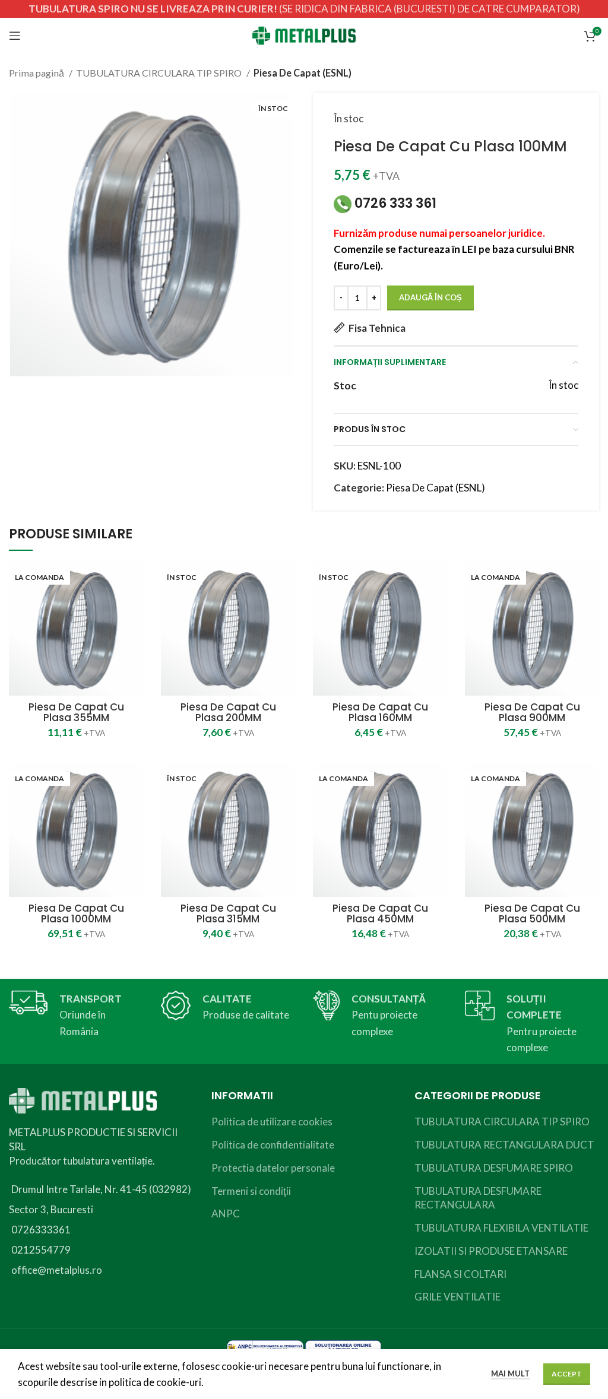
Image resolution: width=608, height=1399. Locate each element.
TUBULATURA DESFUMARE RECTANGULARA (478, 1198)
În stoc (348, 118)
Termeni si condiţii (251, 1191)
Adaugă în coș (430, 297)
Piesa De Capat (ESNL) (303, 72)
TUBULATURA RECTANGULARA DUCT (504, 1144)
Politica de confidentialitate (272, 1144)
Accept (567, 1373)
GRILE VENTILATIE (457, 1296)
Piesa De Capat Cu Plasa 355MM (76, 712)
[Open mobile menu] (15, 35)
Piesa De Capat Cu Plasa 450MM (380, 913)
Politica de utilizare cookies (271, 1121)
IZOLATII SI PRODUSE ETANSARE (491, 1251)
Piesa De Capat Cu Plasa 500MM (532, 913)
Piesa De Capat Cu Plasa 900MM (532, 712)
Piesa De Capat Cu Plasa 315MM (228, 913)
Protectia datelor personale (273, 1168)
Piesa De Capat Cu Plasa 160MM (380, 712)
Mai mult (510, 1373)
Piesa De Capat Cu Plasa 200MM (228, 712)
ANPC (225, 1213)
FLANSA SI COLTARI (460, 1274)
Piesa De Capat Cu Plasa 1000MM (76, 913)
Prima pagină (37, 72)
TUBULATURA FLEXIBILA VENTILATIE (501, 1228)
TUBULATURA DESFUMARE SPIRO (493, 1168)
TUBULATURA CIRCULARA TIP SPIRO (159, 72)
